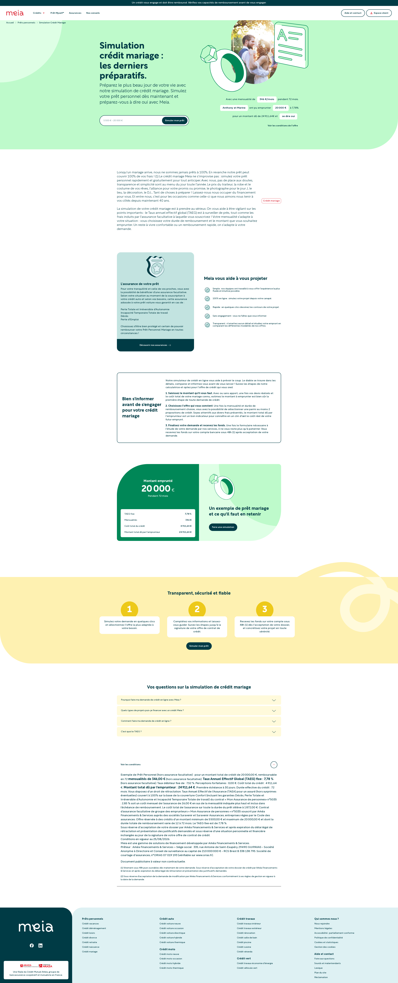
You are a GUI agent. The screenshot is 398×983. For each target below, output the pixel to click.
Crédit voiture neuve (170, 924)
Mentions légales (323, 928)
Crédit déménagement (94, 928)
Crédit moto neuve (169, 954)
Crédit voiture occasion (172, 928)
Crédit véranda (244, 952)
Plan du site (320, 973)
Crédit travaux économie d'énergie (255, 963)
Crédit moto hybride (170, 963)
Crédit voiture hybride (171, 938)
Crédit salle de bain (247, 938)
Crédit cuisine (244, 947)
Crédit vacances (90, 924)
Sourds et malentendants (327, 963)
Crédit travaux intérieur (249, 924)
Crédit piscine (244, 942)
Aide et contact (324, 954)
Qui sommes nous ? (326, 919)
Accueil (10, 23)
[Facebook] (32, 945)
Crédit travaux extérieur (249, 928)
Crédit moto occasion (171, 959)
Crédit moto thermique (172, 968)
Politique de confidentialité (328, 938)
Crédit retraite (89, 942)
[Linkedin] (40, 945)
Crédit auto (167, 919)
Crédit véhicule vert (247, 968)
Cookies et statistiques (326, 942)
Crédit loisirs (88, 933)
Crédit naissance (90, 947)
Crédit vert (244, 958)
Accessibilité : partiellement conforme (334, 933)
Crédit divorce (89, 938)
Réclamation (321, 977)
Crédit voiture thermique (172, 942)
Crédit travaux (246, 919)
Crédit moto (167, 949)
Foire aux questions (324, 959)
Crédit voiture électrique (172, 933)
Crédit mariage (89, 952)
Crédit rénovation (246, 933)
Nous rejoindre (322, 924)
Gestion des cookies (325, 947)
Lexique (318, 968)
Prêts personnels (26, 23)
